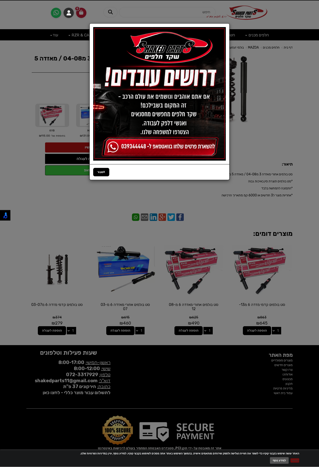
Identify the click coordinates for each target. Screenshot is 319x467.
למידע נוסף (279, 460)
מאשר (294, 460)
